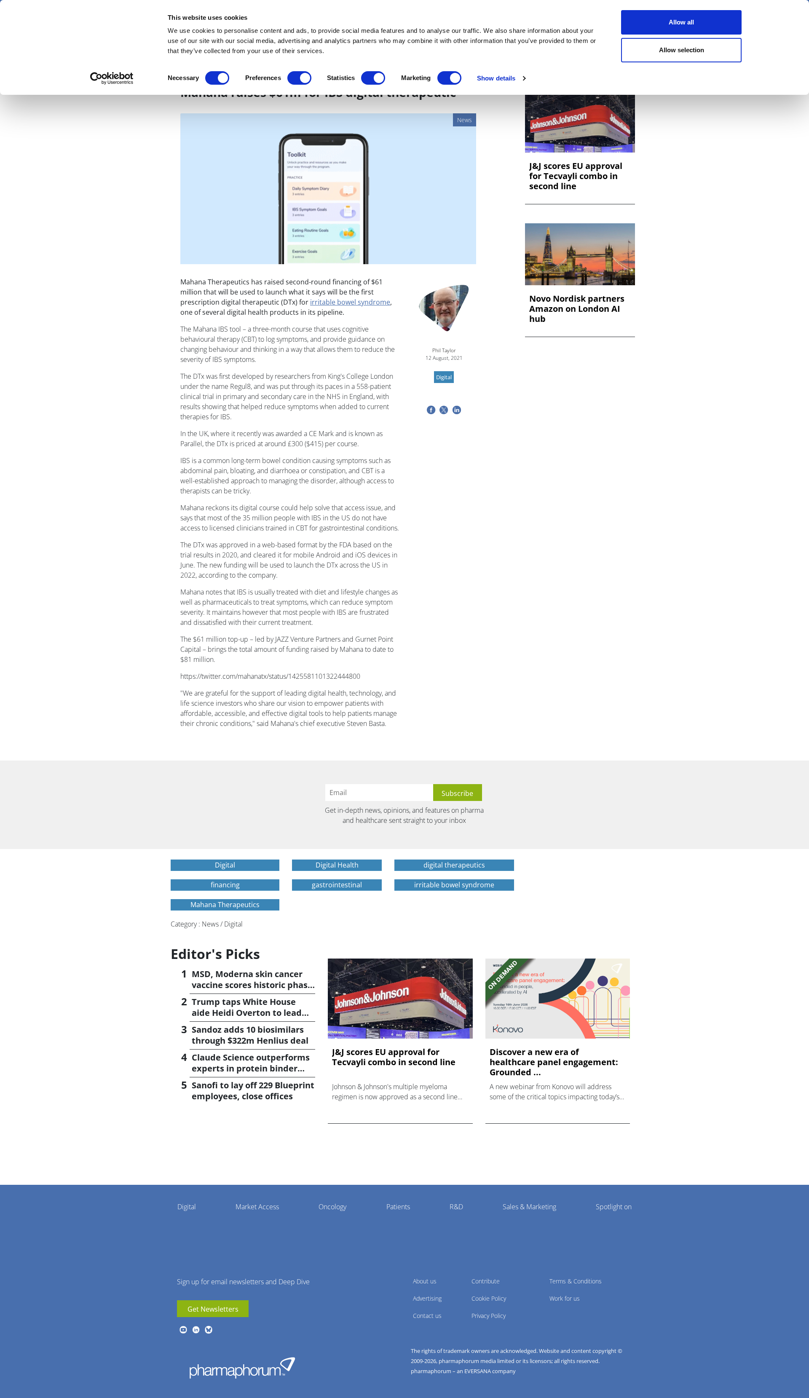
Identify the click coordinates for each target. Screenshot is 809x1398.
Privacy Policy (488, 1316)
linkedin (196, 1330)
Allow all (681, 22)
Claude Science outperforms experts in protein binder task (251, 1068)
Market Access (257, 1206)
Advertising (427, 1298)
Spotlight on (614, 1206)
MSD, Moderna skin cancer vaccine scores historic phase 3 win (252, 985)
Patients (398, 1206)
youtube (183, 1330)
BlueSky (208, 1330)
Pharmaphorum (242, 1368)
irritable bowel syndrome (350, 302)
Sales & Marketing (529, 1206)
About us (425, 1281)
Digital (186, 1206)
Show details (496, 78)
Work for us (564, 1298)
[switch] (299, 78)
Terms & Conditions (575, 1281)
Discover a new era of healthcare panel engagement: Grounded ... (554, 1062)
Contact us (427, 1316)
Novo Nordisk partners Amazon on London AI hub (576, 309)
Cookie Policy (488, 1298)
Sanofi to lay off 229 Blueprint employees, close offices (253, 1090)
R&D (456, 1206)
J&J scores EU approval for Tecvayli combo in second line (575, 176)
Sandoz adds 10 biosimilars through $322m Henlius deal (250, 1035)
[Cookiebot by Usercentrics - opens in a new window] (112, 78)
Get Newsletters (213, 1309)
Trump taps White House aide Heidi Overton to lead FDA (247, 1012)
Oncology (332, 1206)
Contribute (485, 1281)
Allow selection (681, 50)
